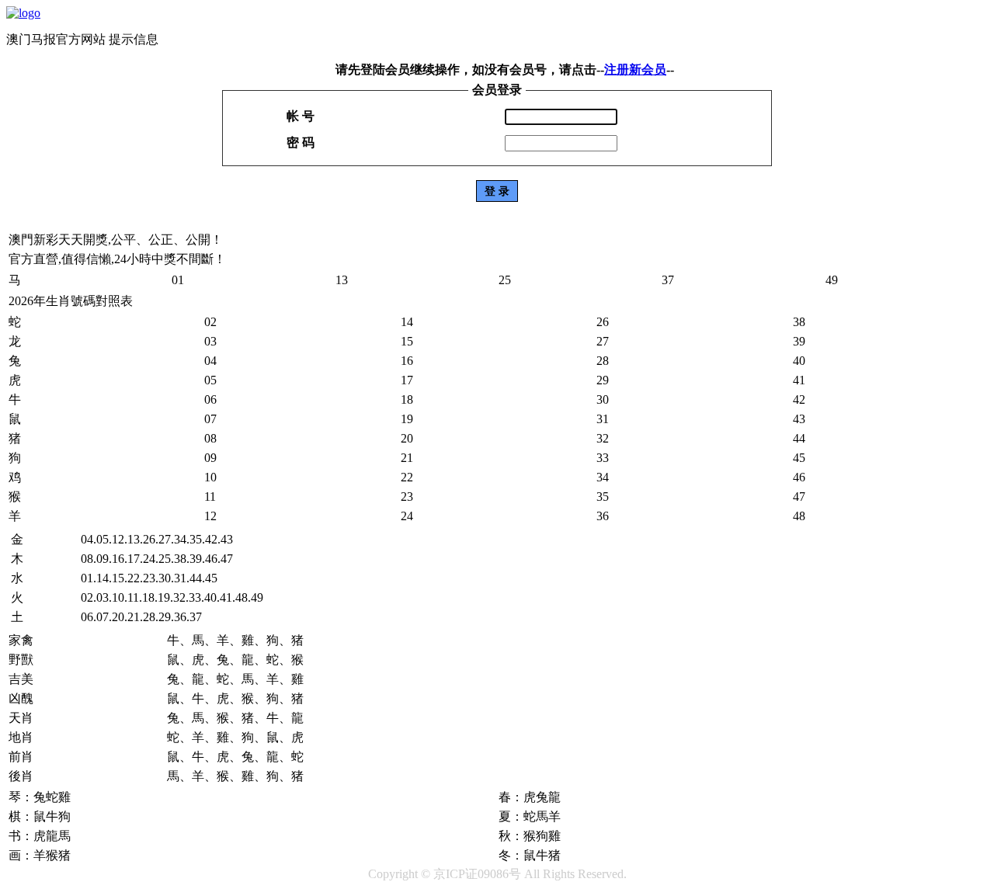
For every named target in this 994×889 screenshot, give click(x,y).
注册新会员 (635, 69)
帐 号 (301, 116)
